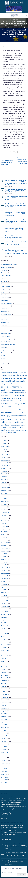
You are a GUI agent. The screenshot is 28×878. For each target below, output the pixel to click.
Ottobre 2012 (4, 763)
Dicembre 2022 (5, 542)
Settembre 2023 (5, 518)
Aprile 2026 (4, 449)
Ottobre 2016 (4, 675)
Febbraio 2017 (4, 666)
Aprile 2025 (4, 479)
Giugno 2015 (4, 708)
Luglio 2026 (4, 440)
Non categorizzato (5, 330)
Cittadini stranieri (5, 275)
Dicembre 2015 (5, 694)
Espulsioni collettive (6, 306)
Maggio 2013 (4, 752)
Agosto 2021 (4, 584)
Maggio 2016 (4, 680)
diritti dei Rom (5, 378)
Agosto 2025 (4, 471)
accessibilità (14, 372)
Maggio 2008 (4, 779)
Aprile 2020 (4, 622)
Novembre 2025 (5, 462)
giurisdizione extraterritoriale (16, 406)
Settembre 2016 (5, 677)
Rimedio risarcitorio (19, 425)
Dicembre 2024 (5, 487)
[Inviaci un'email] (7, 813)
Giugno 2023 (4, 526)
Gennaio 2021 (4, 603)
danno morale (12, 375)
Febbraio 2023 (4, 537)
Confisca (3, 278)
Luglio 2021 (4, 587)
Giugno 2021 (4, 589)
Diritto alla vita (4, 289)
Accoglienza (4, 270)
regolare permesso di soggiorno (15, 419)
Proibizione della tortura (13, 417)
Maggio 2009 (4, 774)
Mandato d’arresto (5, 322)
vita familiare (11, 433)
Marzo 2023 (4, 534)
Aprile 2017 (4, 664)
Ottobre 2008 (4, 777)
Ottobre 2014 (4, 719)
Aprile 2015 (4, 713)
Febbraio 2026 (4, 454)
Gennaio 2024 (4, 509)
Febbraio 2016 (4, 689)
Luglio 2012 (4, 768)
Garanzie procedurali (6, 314)
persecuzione (15, 415)
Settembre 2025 (5, 468)
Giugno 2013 (4, 749)
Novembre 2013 (5, 741)
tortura (12, 430)
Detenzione (4, 281)
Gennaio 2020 (4, 628)
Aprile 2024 (4, 504)
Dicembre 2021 (5, 573)
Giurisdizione (4, 317)
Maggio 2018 (4, 650)
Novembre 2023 (5, 515)
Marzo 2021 (4, 598)
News (11, 19)
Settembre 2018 (5, 644)
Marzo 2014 (4, 733)
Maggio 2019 (4, 633)
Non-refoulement (5, 333)
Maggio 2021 (4, 592)
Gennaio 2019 (4, 639)
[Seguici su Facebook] (2, 813)
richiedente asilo (8, 422)
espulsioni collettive (7, 401)
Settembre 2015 (5, 702)
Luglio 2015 (4, 705)
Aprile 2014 (4, 730)
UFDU (21, 40)
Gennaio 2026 (4, 457)
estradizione (5, 403)
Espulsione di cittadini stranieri (11, 398)
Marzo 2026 (4, 451)
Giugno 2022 (4, 556)
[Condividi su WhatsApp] (10, 152)
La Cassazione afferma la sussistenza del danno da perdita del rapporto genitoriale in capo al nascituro (15, 221)
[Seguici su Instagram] (5, 813)
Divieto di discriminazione (7, 295)
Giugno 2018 (4, 647)
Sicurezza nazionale (6, 352)
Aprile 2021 (4, 595)
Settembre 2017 (5, 655)
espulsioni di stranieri (19, 401)
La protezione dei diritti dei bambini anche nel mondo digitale (7, 162)
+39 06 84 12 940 (6, 827)
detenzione (22, 375)
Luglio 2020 (4, 617)
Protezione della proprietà (7, 339)
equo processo (11, 395)
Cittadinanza (4, 272)
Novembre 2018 (5, 642)
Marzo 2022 (4, 564)
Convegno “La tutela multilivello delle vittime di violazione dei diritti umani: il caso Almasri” (16, 198)
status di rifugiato (18, 427)
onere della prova (15, 413)
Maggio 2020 (4, 620)
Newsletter (15, 19)
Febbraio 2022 (4, 567)
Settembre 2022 (5, 551)
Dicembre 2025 (5, 460)
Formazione (4, 311)
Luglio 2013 (4, 746)
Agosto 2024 (4, 496)
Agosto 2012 (4, 766)
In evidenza (4, 319)
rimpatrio (24, 425)
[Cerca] (26, 15)
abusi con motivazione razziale (6, 372)
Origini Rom (10, 415)
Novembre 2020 (5, 609)
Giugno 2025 (4, 473)
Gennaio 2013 (4, 760)
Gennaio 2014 (4, 738)
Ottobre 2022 (4, 548)
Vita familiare (4, 363)
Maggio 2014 (4, 727)
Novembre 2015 (5, 697)
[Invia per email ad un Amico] (15, 152)
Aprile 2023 (4, 531)
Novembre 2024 (5, 490)
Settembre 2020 (5, 614)
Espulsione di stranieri (6, 303)
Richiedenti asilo (5, 341)
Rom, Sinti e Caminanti (6, 350)
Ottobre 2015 (4, 700)
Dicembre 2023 (5, 512)
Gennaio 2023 (4, 540)
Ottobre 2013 (4, 744)
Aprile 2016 (4, 683)
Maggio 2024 (4, 501)
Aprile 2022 (4, 562)
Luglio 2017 (4, 658)
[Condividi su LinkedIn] (18, 152)
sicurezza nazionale (7, 427)
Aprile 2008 (4, 782)
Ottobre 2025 (4, 465)
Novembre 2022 (5, 545)
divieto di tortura (5, 392)
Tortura (3, 361)
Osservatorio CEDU (6, 336)
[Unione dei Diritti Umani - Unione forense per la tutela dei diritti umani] (14, 15)
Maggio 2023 (4, 529)
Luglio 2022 (4, 553)
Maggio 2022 (4, 559)
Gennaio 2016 (4, 691)
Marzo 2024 (4, 507)
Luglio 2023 (4, 523)
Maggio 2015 (4, 711)
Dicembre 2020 (5, 606)
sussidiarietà (5, 430)
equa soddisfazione (16, 392)
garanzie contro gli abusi (13, 403)
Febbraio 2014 (4, 735)
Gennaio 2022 (4, 570)
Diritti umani (4, 284)
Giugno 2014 (4, 724)
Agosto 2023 (4, 520)
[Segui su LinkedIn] (10, 813)
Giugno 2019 (4, 631)
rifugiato (7, 425)
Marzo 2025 (4, 482)
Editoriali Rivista (5, 297)
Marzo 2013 (4, 757)
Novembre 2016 (5, 672)
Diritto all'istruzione (6, 286)
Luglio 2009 (4, 771)
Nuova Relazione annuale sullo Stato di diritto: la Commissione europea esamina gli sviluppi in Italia (15, 205)
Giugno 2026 (4, 443)
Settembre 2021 (5, 581)
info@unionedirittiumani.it (9, 830)
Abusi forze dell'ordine (6, 267)
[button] (2, 15)
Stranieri (3, 355)
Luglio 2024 (4, 498)
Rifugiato (3, 347)
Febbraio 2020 (4, 625)
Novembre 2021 (5, 575)
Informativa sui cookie (8, 872)
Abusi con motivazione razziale (8, 264)
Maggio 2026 (4, 446)
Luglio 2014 (4, 722)
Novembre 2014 (5, 716)
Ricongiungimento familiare (8, 344)
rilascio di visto (13, 425)
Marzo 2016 (4, 686)
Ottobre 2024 (4, 493)
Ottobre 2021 (4, 578)
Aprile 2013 (4, 755)
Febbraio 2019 (4, 636)
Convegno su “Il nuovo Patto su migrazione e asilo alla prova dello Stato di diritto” (16, 236)
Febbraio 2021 (4, 600)
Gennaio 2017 (4, 669)
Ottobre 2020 (4, 611)
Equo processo (4, 300)
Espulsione (19, 395)
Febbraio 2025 (4, 485)
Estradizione (4, 308)
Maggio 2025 (4, 476)
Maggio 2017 (4, 661)
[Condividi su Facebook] (12, 152)
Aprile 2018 (4, 653)
